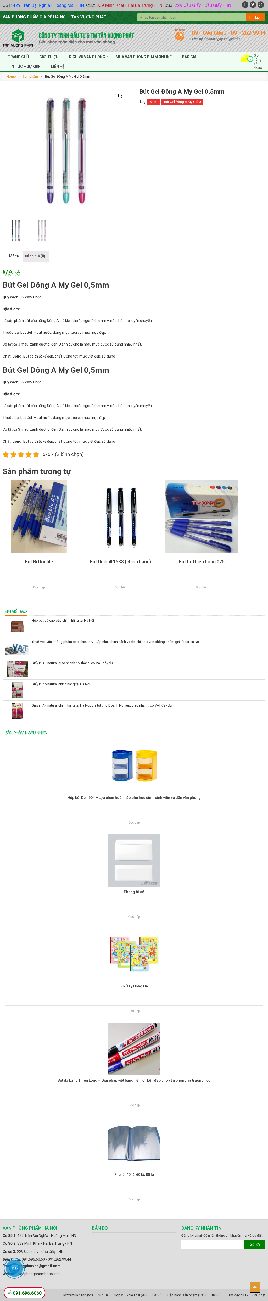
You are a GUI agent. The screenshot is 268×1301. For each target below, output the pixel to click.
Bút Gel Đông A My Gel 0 (182, 102)
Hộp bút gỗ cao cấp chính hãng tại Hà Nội (63, 620)
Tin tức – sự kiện (24, 66)
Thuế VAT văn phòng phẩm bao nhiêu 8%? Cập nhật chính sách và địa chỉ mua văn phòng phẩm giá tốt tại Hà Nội (116, 642)
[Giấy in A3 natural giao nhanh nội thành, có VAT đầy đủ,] (17, 669)
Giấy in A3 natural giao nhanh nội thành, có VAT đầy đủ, (73, 663)
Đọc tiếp (39, 587)
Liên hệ (57, 66)
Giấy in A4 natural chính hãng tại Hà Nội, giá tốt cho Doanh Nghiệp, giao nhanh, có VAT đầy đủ (102, 705)
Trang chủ (18, 57)
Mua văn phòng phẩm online (144, 57)
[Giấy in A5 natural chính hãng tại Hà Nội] (17, 690)
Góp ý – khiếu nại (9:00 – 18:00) (137, 1295)
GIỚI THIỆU (48, 57)
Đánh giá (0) (35, 256)
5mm (153, 102)
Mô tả (14, 256)
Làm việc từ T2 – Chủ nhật (246, 1295)
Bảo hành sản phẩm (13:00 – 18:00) (194, 1295)
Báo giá (189, 57)
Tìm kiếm (256, 17)
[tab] (14, 256)
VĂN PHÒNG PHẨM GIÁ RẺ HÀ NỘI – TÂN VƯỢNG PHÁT (54, 17)
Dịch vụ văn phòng (87, 57)
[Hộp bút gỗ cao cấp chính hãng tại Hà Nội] (17, 626)
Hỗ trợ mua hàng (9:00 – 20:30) (85, 1295)
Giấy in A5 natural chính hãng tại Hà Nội (61, 684)
